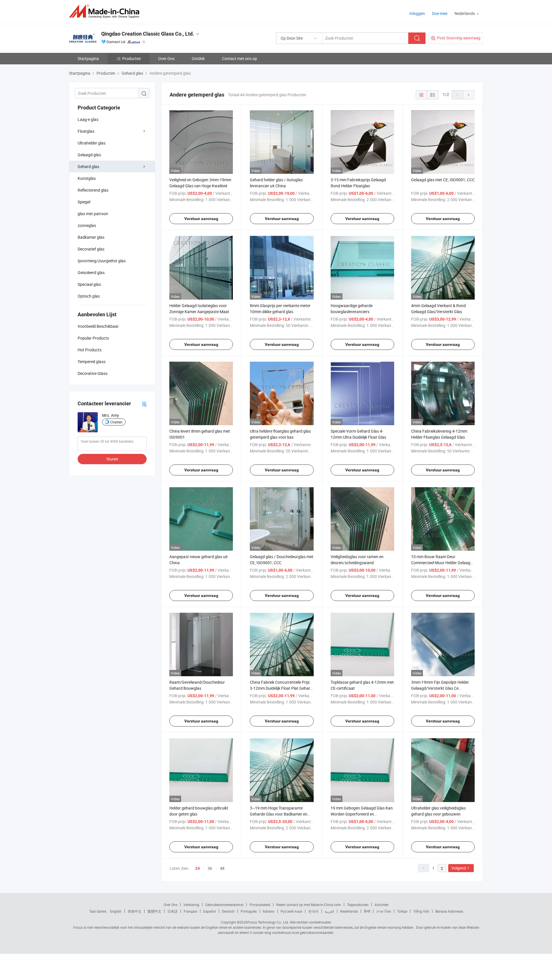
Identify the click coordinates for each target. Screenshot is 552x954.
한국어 (313, 911)
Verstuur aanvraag (201, 218)
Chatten (116, 422)
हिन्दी (367, 911)
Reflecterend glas (93, 190)
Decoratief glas (91, 249)
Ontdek (198, 58)
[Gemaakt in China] (106, 11)
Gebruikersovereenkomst (224, 904)
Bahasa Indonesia (449, 911)
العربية (329, 911)
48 (222, 868)
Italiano (269, 911)
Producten (131, 58)
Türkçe (402, 911)
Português (249, 911)
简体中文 (134, 911)
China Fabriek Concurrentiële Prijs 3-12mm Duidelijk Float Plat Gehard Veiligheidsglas (281, 688)
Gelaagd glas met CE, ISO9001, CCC (443, 179)
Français (190, 911)
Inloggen (417, 13)
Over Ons (166, 58)
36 (210, 868)
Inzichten (382, 904)
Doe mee (439, 13)
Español (209, 911)
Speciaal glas (89, 284)
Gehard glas (88, 166)
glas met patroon (93, 213)
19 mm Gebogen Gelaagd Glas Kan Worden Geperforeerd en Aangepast (362, 814)
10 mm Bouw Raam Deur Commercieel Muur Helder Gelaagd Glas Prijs (442, 562)
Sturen (112, 459)
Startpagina (88, 58)
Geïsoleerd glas (91, 272)
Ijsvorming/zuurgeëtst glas (102, 260)
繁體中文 (154, 911)
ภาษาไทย (383, 911)
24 (197, 868)
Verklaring (191, 904)
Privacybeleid (260, 904)
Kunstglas (87, 178)
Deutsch (228, 911)
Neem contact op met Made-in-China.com (308, 904)
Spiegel (84, 202)
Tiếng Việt (421, 911)
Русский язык (291, 911)
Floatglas (86, 131)
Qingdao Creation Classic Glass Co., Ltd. (147, 34)
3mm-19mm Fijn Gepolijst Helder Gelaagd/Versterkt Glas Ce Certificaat (440, 688)
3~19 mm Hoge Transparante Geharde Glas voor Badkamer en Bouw (278, 814)
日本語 (172, 911)
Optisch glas (89, 296)
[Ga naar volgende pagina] (468, 94)
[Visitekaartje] (144, 404)
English (116, 911)
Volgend (458, 868)
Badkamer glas (91, 237)
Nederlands (349, 911)
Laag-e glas (88, 119)
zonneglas (87, 225)
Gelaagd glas (89, 154)
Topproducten (358, 904)
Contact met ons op (239, 58)
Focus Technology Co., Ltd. (268, 922)
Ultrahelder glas (92, 143)
